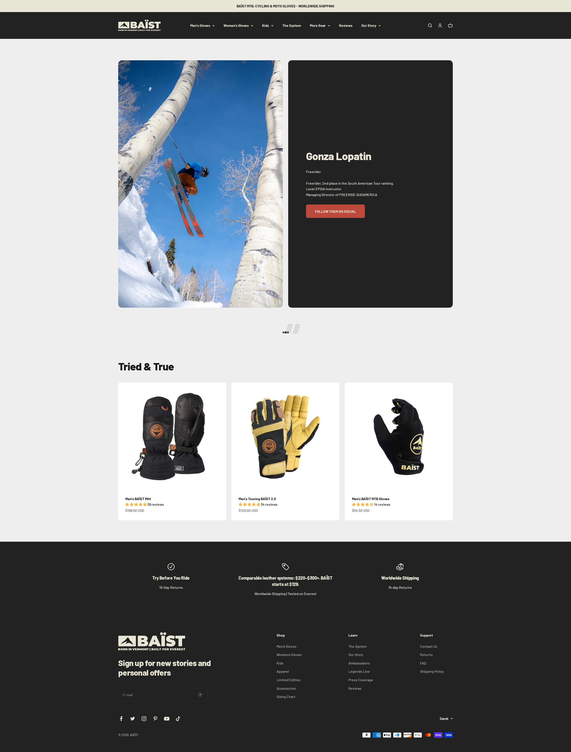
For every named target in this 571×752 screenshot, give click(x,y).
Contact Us (428, 646)
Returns (426, 654)
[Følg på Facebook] (121, 719)
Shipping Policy (432, 671)
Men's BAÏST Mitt (138, 499)
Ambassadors (359, 663)
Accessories (286, 688)
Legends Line (359, 671)
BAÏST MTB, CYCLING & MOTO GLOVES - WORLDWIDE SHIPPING (285, 6)
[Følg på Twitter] (133, 719)
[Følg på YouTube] (167, 719)
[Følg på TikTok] (178, 719)
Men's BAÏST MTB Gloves (370, 499)
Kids (265, 25)
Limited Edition (289, 680)
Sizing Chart (286, 696)
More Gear (318, 25)
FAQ (423, 663)
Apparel (283, 671)
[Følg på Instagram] (144, 719)
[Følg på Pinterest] (155, 719)
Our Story (368, 25)
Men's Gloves (200, 25)
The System (291, 25)
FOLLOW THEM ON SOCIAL (335, 211)
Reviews (345, 25)
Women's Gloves (236, 25)
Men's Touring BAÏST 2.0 (257, 499)
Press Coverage (360, 680)
